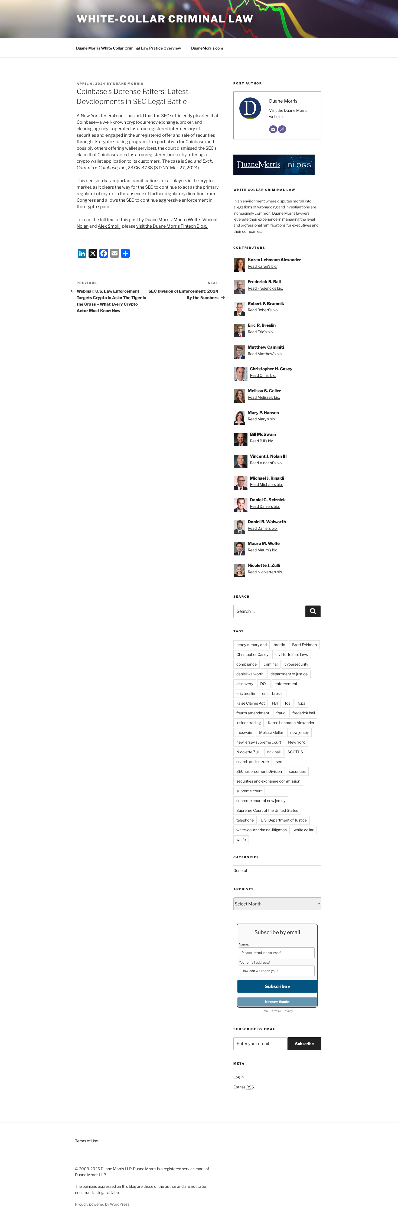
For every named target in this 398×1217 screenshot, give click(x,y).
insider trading (248, 722)
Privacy (287, 1011)
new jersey (299, 732)
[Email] (273, 129)
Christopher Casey (252, 654)
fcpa (301, 703)
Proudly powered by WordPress (102, 1204)
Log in (238, 1077)
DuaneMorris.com (207, 48)
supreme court (249, 791)
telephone (245, 820)
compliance (246, 664)
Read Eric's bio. (260, 331)
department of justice (289, 674)
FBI (275, 703)
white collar (304, 829)
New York (296, 742)
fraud (280, 713)
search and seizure (252, 761)
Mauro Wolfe (187, 219)
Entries (243, 1087)
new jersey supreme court (258, 742)
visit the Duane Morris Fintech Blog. (172, 226)
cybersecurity (296, 664)
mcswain (244, 732)
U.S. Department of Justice (284, 820)
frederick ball (303, 713)
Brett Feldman (304, 644)
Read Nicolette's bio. (265, 572)
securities (297, 771)
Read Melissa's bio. (264, 397)
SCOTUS (295, 752)
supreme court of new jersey (260, 800)
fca (288, 703)
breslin (279, 644)
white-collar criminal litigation (261, 829)
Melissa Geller (271, 732)
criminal (271, 664)
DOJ (263, 683)
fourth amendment (252, 713)
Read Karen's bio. (262, 266)
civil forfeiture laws (291, 654)
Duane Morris (128, 84)
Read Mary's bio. (262, 419)
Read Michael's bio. (266, 484)
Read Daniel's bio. (265, 506)
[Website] (282, 129)
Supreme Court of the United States (267, 810)
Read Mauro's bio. (263, 550)
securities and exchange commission (268, 781)
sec (279, 761)
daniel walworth (249, 674)
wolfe (241, 839)
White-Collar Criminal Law (165, 19)
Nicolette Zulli (248, 752)
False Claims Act (250, 703)
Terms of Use (86, 1141)
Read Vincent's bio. (266, 462)
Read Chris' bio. (263, 375)
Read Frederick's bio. (265, 288)
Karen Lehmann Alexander (291, 722)
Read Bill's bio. (262, 441)
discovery (244, 683)
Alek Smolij (109, 226)
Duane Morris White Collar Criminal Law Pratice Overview (128, 48)
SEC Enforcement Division (259, 771)
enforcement (286, 683)
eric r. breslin (272, 693)
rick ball (273, 752)
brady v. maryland (251, 644)
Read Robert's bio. (263, 309)
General (240, 870)
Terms (274, 1011)
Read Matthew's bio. (265, 353)
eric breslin (245, 693)
